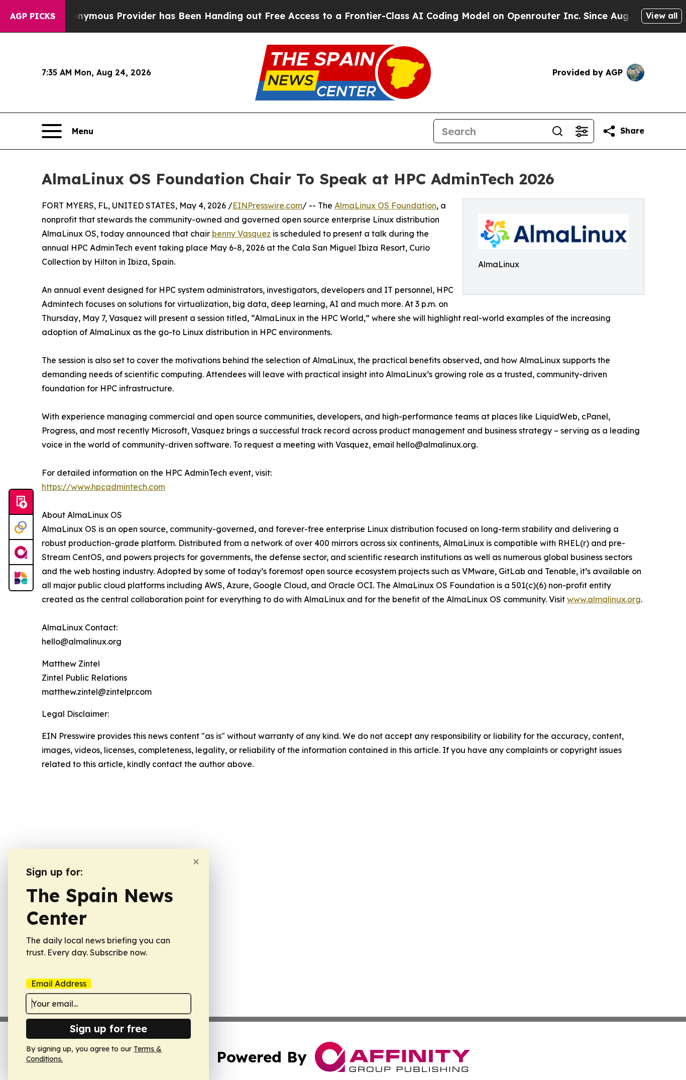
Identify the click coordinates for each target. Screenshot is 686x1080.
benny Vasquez (241, 234)
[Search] (557, 131)
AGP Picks (32, 16)
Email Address (58, 984)
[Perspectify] (21, 527)
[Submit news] (21, 502)
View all (661, 16)
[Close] (196, 862)
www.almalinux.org (604, 599)
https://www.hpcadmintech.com (103, 487)
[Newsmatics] (21, 577)
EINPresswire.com (267, 205)
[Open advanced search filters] (581, 131)
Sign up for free (108, 1028)
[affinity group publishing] (21, 552)
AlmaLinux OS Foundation (385, 205)
